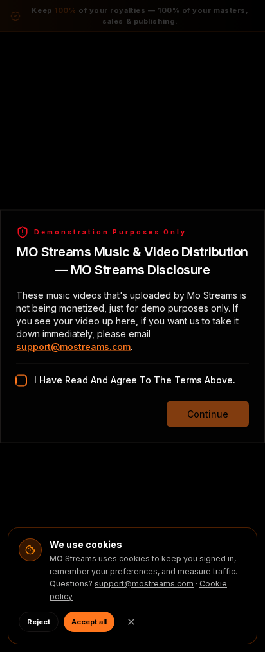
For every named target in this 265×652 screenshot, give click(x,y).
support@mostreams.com (73, 345)
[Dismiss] (131, 621)
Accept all (89, 621)
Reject (38, 621)
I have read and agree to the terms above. (134, 379)
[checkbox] (21, 380)
